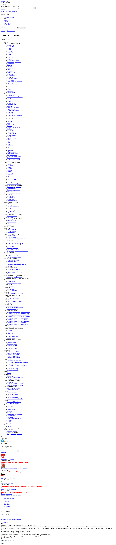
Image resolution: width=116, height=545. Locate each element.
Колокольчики (11, 104)
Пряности (10, 173)
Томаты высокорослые (14, 156)
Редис (9, 136)
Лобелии (10, 71)
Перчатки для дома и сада (14, 269)
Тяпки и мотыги (12, 274)
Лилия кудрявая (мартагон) (15, 307)
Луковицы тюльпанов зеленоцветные (18, 313)
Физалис (9, 191)
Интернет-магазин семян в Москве (11, 519)
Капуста (9, 126)
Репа (8, 139)
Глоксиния (10, 289)
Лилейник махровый (13, 388)
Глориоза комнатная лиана (15, 293)
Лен (8, 69)
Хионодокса (11, 338)
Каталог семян (11, 31)
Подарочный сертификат (14, 434)
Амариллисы (11, 281)
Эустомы (10, 91)
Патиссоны (10, 130)
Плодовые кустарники (14, 379)
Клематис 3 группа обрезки (15, 385)
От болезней (11, 235)
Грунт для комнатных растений (16, 264)
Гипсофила (10, 101)
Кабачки (9, 129)
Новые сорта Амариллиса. (8, 489)
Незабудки (10, 112)
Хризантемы (11, 88)
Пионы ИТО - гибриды (14, 402)
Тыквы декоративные (13, 190)
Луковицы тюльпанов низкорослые (17, 324)
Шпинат (9, 168)
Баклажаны (10, 132)
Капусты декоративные (14, 187)
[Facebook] (4, 10)
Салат (9, 167)
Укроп (9, 164)
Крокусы (10, 303)
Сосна (9, 426)
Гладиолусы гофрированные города (17, 362)
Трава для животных (13, 206)
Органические (11, 231)
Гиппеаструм (11, 286)
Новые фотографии (6, 494)
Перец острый (11, 133)
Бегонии (9, 194)
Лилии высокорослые (13, 396)
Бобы (9, 144)
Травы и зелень (11, 179)
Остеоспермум (11, 75)
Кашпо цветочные (12, 248)
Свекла (9, 121)
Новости (3, 452)
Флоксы (9, 86)
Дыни (9, 142)
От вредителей (11, 237)
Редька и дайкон (12, 138)
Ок (34, 8)
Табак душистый (12, 84)
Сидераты (10, 217)
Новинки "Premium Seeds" (8, 478)
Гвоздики (10, 55)
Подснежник (11, 335)
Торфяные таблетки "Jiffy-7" (15, 243)
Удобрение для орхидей (14, 257)
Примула (10, 113)
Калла (9, 373)
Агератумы (10, 45)
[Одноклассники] (1, 10)
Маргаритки (11, 109)
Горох (9, 149)
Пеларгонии (11, 197)
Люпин (9, 106)
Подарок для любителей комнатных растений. (14, 468)
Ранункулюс (11, 415)
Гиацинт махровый (13, 298)
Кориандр (10, 174)
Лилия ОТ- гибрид (12, 309)
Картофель (10, 124)
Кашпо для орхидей (13, 255)
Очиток (9, 412)
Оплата (6, 21)
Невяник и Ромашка (13, 110)
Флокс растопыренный (14, 418)
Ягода (9, 225)
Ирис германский (12, 368)
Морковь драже (11, 152)
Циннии (9, 89)
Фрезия (9, 420)
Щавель (9, 170)
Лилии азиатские (12, 392)
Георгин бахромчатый (13, 351)
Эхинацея (10, 116)
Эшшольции (11, 92)
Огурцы (9, 120)
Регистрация (4, 11)
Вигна (9, 147)
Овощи (9, 205)
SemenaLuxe (4, 1)
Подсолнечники (12, 78)
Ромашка (10, 417)
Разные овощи (11, 188)
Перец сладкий (11, 135)
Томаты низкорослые (13, 158)
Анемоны (10, 330)
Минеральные (11, 229)
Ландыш (9, 411)
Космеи (9, 66)
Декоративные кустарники (15, 377)
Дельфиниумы (11, 103)
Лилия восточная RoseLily (15, 399)
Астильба (10, 406)
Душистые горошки (13, 60)
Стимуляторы (11, 232)
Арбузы (9, 182)
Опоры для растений (13, 260)
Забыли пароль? (13, 11)
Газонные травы (12, 216)
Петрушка (10, 165)
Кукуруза (10, 145)
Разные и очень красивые (14, 81)
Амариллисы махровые (14, 283)
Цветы (9, 208)
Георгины (10, 57)
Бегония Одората (12, 345)
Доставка (6, 20)
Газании (9, 54)
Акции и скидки (9, 17)
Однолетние (11, 211)
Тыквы (9, 141)
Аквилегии (10, 95)
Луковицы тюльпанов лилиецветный (18, 315)
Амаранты (10, 48)
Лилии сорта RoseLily (7, 483)
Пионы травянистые (13, 403)
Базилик (9, 171)
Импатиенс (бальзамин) (14, 62)
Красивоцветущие (12, 200)
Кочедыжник (11, 409)
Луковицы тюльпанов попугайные (17, 318)
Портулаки (10, 80)
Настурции (10, 74)
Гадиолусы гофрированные (15, 360)
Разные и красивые (13, 336)
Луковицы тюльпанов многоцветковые (18, 316)
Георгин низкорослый (13, 356)
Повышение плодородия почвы (16, 238)
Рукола (9, 176)
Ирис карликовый (12, 370)
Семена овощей (12, 220)
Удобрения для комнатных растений (17, 251)
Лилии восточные (12, 306)
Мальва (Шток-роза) (13, 107)
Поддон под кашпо (13, 249)
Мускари (10, 333)
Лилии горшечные (12, 397)
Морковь (10, 150)
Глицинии (10, 382)
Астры (9, 49)
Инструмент (11, 246)
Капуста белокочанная (13, 127)
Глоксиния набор (12, 290)
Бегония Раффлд (12, 348)
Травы (9, 203)
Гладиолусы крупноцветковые (16, 363)
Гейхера (9, 408)
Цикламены (10, 199)
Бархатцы (10, 51)
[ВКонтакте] (3, 10)
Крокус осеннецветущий (14, 301)
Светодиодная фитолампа (14, 277)
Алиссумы (10, 46)
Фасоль (9, 161)
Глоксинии (10, 196)
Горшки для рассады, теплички (16, 242)
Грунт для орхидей (12, 254)
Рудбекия (10, 83)
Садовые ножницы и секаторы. (16, 270)
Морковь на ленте (12, 153)
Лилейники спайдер (13, 389)
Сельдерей (10, 177)
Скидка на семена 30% (7, 459)
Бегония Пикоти (12, 347)
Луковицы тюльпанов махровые (16, 322)
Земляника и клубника (14, 184)
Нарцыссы (10, 327)
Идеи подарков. (12, 431)
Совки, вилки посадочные (15, 272)
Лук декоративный (12, 331)
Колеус (9, 65)
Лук (8, 123)
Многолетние (11, 213)
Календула (10, 63)
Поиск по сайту (21, 27)
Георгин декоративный (14, 353)
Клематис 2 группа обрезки (15, 383)
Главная (3, 31)
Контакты (7, 24)
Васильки (10, 52)
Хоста (9, 421)
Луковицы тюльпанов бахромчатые (17, 319)
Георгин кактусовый (13, 354)
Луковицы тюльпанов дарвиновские (18, 321)
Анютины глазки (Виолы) (15, 97)
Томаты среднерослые (13, 159)
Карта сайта (4, 522)
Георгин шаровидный (13, 357)
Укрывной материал (13, 261)
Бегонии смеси (11, 342)
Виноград (10, 376)
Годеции (9, 59)
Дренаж (9, 266)
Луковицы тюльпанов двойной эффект (18, 312)
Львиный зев (11, 72)
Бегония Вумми (12, 344)
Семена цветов (11, 222)
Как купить (7, 23)
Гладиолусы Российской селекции (17, 365)
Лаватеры (10, 68)
